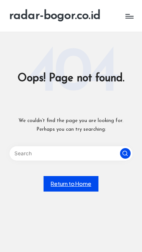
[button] (125, 153)
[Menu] (129, 16)
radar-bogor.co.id (55, 16)
